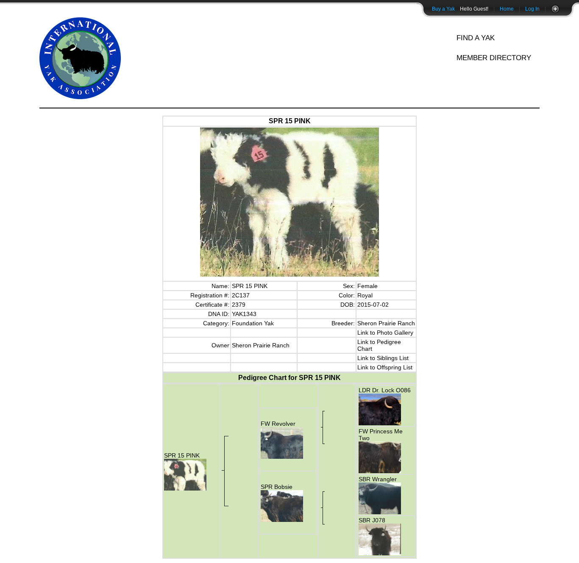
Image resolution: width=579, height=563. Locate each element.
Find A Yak (476, 38)
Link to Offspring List (384, 367)
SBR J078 (372, 520)
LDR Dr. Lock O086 (385, 390)
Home (507, 9)
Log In (532, 9)
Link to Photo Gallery (385, 332)
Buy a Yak (443, 9)
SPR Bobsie (276, 486)
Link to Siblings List (383, 358)
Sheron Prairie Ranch (386, 323)
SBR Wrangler (378, 479)
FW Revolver (278, 423)
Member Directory (494, 58)
